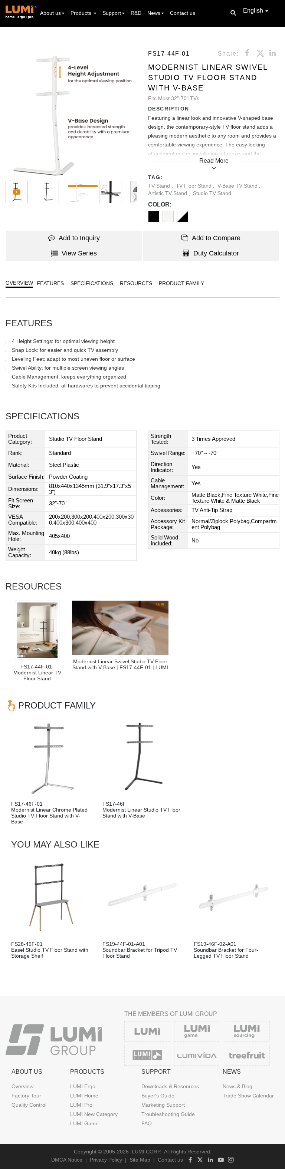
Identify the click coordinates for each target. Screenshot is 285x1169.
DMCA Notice (66, 1160)
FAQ (146, 1123)
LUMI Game (84, 1123)
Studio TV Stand (212, 193)
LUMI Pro (81, 1105)
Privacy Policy (106, 1160)
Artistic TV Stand (168, 193)
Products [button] (82, 13)
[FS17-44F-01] (120, 628)
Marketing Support (163, 1105)
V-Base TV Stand (238, 186)
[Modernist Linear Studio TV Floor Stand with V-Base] (142, 757)
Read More (214, 161)
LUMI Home (84, 1096)
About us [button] (50, 13)
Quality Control (29, 1105)
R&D (136, 13)
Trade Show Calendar (248, 1096)
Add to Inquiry (79, 238)
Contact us (182, 13)
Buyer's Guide (157, 1096)
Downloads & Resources (170, 1086)
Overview (22, 1086)
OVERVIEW (19, 283)
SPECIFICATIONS (92, 283)
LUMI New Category (94, 1114)
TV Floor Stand (194, 186)
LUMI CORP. (146, 1152)
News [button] (153, 13)
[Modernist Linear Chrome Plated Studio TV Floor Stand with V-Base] (51, 757)
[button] (71, 114)
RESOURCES (136, 283)
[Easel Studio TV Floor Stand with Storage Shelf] (51, 897)
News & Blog (237, 1086)
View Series (79, 253)
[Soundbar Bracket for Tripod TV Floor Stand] (142, 897)
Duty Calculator (216, 253)
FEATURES (50, 283)
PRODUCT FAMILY (181, 283)
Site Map (140, 1160)
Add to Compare (216, 238)
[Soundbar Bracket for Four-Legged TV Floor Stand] (234, 897)
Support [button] (111, 13)
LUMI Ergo (82, 1086)
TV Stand (159, 186)
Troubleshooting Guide (168, 1114)
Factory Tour (26, 1096)
